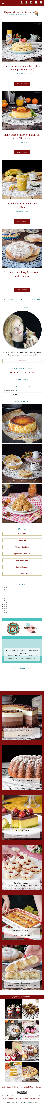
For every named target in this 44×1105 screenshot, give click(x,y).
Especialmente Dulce (19, 1102)
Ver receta (22, 83)
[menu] (3, 3)
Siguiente (35, 299)
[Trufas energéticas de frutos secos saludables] (22, 523)
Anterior (8, 299)
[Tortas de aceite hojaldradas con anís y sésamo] (22, 482)
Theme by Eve (32, 1102)
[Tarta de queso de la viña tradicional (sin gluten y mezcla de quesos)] (22, 442)
